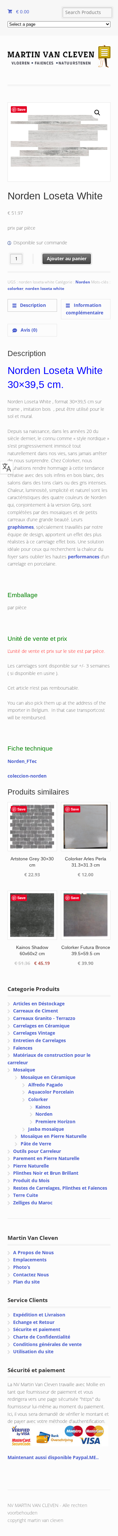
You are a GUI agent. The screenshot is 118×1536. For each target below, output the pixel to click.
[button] (97, 113)
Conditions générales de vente (47, 1344)
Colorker (38, 1099)
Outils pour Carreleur (37, 1151)
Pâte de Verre (36, 1144)
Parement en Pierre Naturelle (46, 1158)
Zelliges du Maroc (32, 1202)
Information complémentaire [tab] (84, 309)
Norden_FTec (22, 761)
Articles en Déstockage (39, 1003)
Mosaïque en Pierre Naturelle (54, 1136)
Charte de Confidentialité (41, 1337)
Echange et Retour (33, 1322)
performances (83, 556)
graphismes (21, 527)
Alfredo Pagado (45, 1085)
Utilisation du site (33, 1351)
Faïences (22, 1048)
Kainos (42, 1107)
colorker (15, 288)
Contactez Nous (31, 1274)
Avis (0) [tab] (28, 330)
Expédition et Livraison (39, 1315)
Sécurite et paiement (36, 1329)
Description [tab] (32, 305)
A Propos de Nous (33, 1252)
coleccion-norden (27, 776)
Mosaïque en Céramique (48, 1077)
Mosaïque (24, 1070)
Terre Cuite (25, 1195)
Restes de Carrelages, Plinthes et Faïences (60, 1188)
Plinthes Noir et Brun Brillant (45, 1173)
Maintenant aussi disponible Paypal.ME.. (53, 1457)
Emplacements (30, 1259)
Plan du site (26, 1282)
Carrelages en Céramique (41, 1026)
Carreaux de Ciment (35, 1011)
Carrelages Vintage (34, 1033)
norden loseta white (44, 288)
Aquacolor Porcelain (51, 1092)
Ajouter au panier (67, 258)
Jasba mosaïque (46, 1129)
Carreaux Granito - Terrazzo (44, 1018)
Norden (82, 282)
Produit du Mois (31, 1180)
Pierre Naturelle (31, 1166)
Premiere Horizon (55, 1121)
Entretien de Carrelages (39, 1040)
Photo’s (21, 1267)
